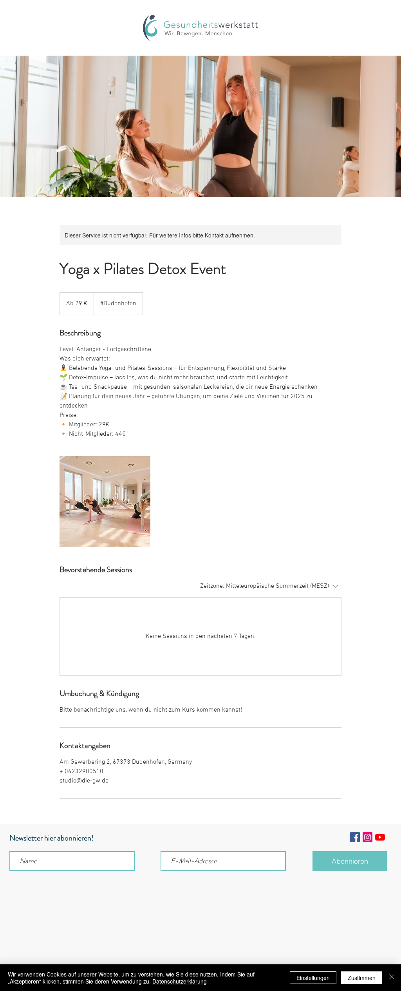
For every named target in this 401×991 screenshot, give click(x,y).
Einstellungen (313, 978)
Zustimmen (362, 978)
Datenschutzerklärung (179, 981)
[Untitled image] (105, 501)
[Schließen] (391, 978)
